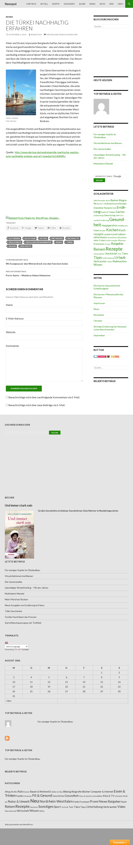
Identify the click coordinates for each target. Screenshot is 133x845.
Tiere (125, 253)
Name (9, 304)
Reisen (92, 4)
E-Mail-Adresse (15, 318)
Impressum (99, 303)
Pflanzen (122, 240)
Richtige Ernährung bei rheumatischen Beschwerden (110, 328)
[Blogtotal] (113, 356)
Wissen (98, 264)
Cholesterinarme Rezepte (115, 203)
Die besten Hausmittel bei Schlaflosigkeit (107, 287)
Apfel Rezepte (99, 200)
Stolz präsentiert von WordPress (19, 824)
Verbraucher (100, 261)
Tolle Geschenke (13, 611)
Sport (57, 806)
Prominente (99, 244)
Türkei (69, 242)
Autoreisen (14, 238)
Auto (108, 200)
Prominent (84, 801)
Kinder (103, 230)
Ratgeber (117, 243)
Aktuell (44, 4)
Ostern (102, 240)
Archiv (14, 791)
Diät (114, 208)
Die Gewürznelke (102, 149)
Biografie (76, 791)
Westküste (25, 246)
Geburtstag (98, 215)
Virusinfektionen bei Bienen (108, 143)
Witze (102, 4)
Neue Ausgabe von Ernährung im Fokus (24, 605)
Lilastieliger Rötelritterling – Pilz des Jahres (26, 587)
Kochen (112, 230)
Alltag (7, 791)
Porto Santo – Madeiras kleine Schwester (28, 273)
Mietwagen (57, 238)
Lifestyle (118, 796)
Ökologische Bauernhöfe (38, 242)
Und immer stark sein (18, 505)
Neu (34, 801)
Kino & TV (108, 795)
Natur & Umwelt (19, 801)
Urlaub (12, 246)
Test (119, 254)
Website (10, 332)
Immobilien (97, 796)
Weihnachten (120, 261)
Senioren (34, 807)
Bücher (100, 204)
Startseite (31, 4)
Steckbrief (111, 253)
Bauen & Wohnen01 (40, 791)
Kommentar (12, 345)
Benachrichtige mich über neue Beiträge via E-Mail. (36, 405)
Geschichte (58, 795)
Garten (120, 212)
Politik (76, 801)
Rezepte (56, 4)
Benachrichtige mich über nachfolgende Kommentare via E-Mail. (44, 397)
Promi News (98, 801)
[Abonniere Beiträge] (7, 737)
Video (120, 4)
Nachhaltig (73, 238)
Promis (108, 244)
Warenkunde (10, 811)
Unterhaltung (108, 258)
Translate (25, 649)
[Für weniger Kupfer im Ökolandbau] (101, 106)
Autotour (29, 238)
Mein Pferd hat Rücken (16, 599)
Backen (114, 200)
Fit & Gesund (42, 795)
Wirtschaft (23, 810)
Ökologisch (15, 242)
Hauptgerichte (109, 225)
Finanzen (28, 796)
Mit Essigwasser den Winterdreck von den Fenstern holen (37, 262)
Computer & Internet (102, 791)
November (99, 314)
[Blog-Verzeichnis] (100, 356)
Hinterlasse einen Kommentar (62, 34)
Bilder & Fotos (57, 792)
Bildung (67, 791)
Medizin (103, 237)
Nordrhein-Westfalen (117, 237)
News (96, 309)
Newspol (11, 4)
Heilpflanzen (122, 226)
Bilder (82, 4)
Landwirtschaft (110, 234)
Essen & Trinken (108, 212)
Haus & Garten (85, 796)
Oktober (98, 320)
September (99, 335)
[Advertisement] (44, 185)
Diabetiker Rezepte (103, 208)
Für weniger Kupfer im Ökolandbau (105, 136)
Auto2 (27, 792)
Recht (124, 801)
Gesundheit (69, 4)
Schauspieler (99, 254)
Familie (19, 795)
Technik (64, 807)
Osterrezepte (111, 240)
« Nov (8, 700)
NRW (111, 4)
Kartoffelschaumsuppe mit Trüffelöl (23, 622)
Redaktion (36, 34)
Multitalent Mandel (103, 163)
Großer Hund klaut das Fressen (20, 617)
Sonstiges (46, 806)
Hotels (43, 238)
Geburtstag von (112, 215)
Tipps (98, 257)
